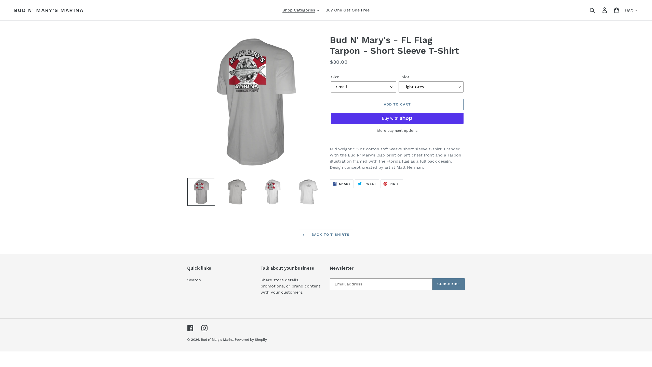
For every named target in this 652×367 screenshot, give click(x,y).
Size (335, 76)
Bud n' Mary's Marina (49, 10)
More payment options (397, 130)
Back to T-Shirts (329, 234)
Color (404, 76)
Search (194, 280)
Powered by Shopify (251, 340)
